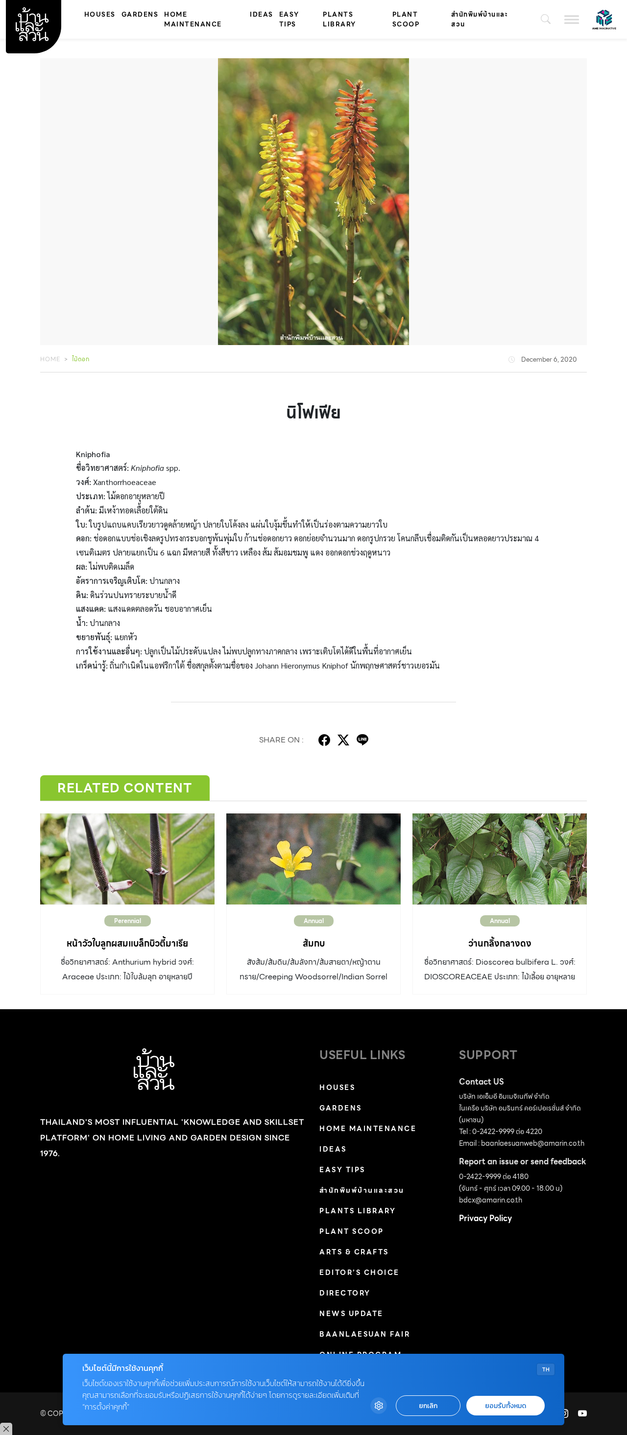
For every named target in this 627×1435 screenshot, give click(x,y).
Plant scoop (406, 19)
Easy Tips (289, 19)
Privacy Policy (485, 1218)
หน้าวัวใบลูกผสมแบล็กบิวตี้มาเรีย (127, 943)
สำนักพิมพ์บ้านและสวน (479, 19)
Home (50, 359)
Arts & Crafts (354, 1252)
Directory (345, 1293)
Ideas (261, 14)
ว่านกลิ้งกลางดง (499, 943)
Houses (100, 14)
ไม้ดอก (81, 359)
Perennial (127, 921)
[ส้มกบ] (313, 859)
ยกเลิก (428, 1406)
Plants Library (339, 19)
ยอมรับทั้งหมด (505, 1406)
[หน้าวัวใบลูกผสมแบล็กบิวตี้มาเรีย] (127, 859)
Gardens (140, 14)
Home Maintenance (193, 19)
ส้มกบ (314, 943)
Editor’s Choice (359, 1272)
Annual (314, 921)
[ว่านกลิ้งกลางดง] (499, 859)
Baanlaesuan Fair (364, 1334)
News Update (351, 1313)
